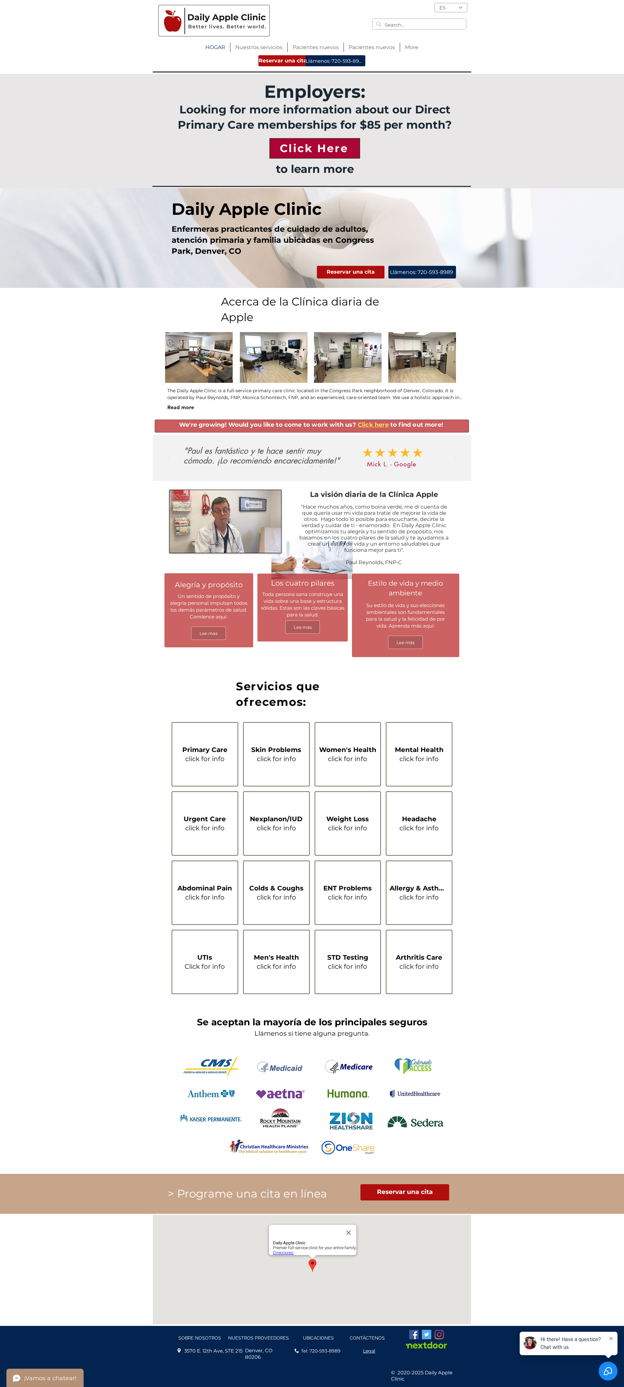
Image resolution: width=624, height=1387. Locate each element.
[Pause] (178, 544)
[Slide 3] (320, 466)
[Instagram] (439, 1334)
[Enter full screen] (272, 544)
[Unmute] (189, 544)
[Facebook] (414, 1334)
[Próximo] (455, 458)
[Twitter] (426, 1334)
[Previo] (168, 458)
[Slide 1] (304, 466)
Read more (180, 407)
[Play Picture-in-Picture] (261, 544)
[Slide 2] (312, 466)
